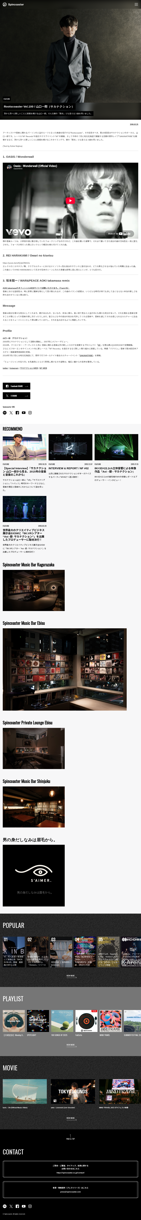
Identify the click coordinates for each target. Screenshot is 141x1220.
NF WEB (43, 368)
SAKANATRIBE (86, 355)
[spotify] (4, 414)
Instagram (14, 368)
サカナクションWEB (29, 368)
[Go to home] (13, 4)
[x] (11, 414)
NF (99, 345)
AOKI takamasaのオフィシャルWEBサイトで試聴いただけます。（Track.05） (36, 288)
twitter (5, 368)
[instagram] (30, 414)
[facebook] (17, 414)
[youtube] (23, 414)
